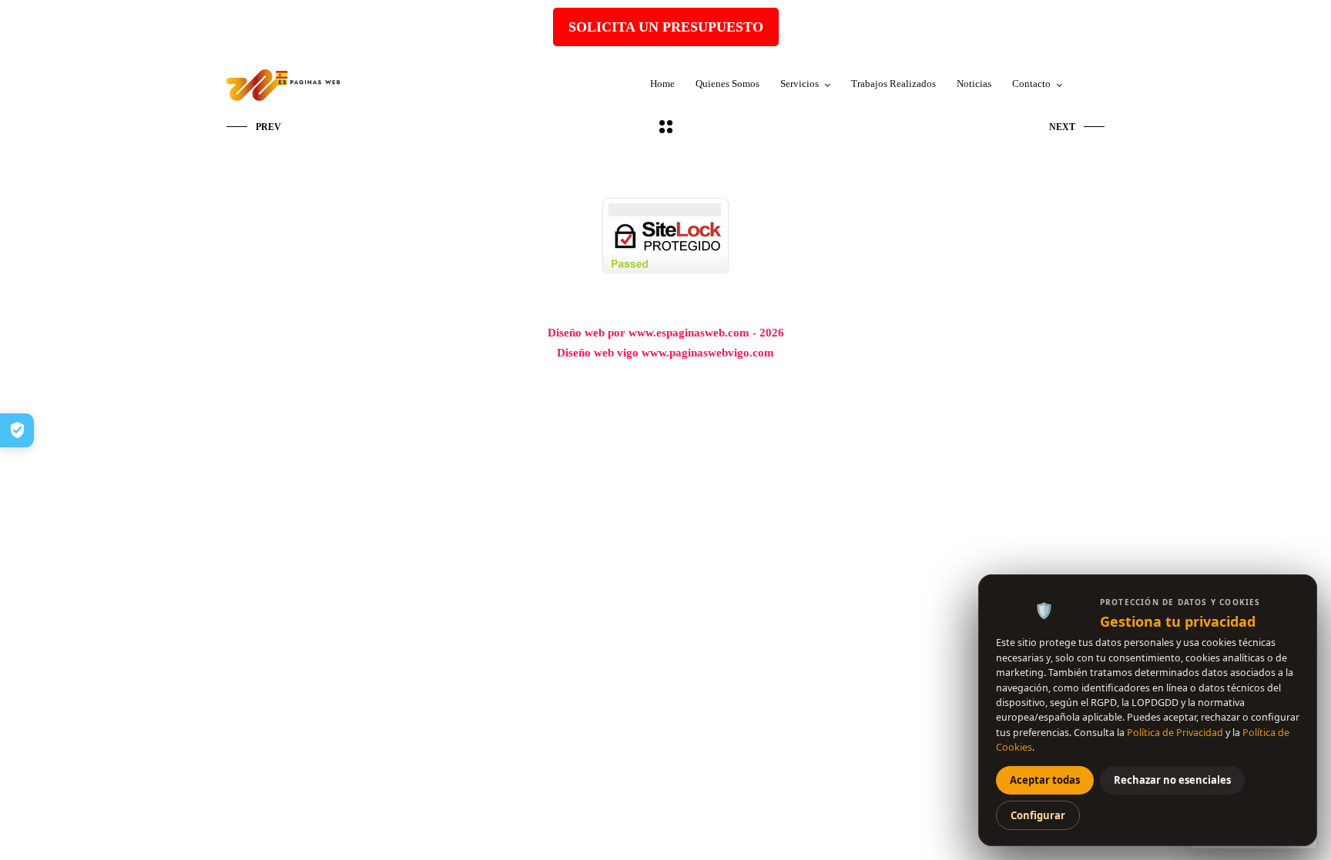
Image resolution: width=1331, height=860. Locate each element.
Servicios (799, 83)
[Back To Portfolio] (666, 127)
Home (662, 83)
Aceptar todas (1045, 780)
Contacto (1031, 83)
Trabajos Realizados (893, 83)
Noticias (974, 83)
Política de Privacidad (1175, 732)
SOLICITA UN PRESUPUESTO (665, 27)
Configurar (1038, 815)
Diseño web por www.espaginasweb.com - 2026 (666, 332)
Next (1062, 127)
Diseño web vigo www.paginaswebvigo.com (665, 352)
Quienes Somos (727, 83)
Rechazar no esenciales (1172, 780)
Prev (268, 127)
